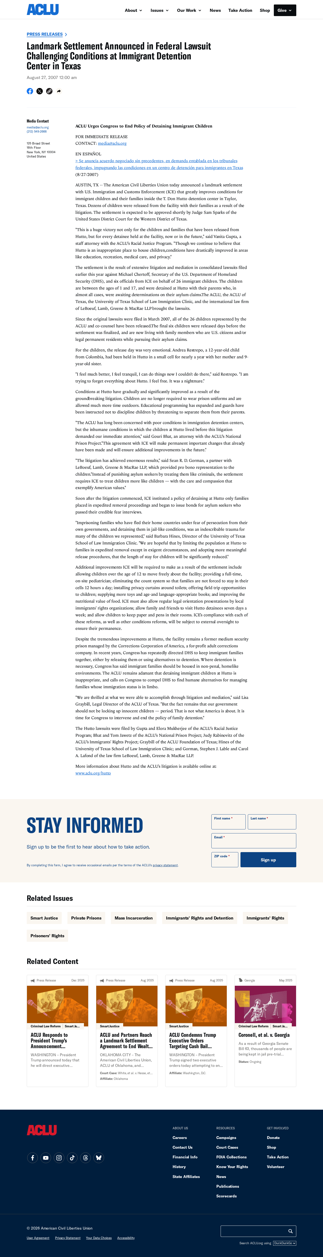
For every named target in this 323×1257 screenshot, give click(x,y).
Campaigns (226, 1137)
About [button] (131, 10)
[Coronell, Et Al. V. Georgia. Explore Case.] (265, 1031)
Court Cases (227, 1147)
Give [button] (283, 10)
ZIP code (220, 856)
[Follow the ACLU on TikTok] (72, 1157)
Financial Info (185, 1157)
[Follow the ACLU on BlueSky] (98, 1157)
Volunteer (275, 1166)
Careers (180, 1137)
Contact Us (182, 1147)
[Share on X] (39, 92)
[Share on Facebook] (30, 92)
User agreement (38, 1238)
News (215, 10)
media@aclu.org (38, 127)
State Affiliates (186, 1176)
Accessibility (126, 1238)
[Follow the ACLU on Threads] (85, 1157)
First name (222, 818)
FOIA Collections (231, 1157)
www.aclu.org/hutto (93, 773)
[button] (49, 92)
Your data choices (99, 1238)
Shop (265, 10)
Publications (227, 1186)
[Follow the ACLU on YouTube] (45, 1157)
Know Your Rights (232, 1166)
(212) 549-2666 (37, 131)
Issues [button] (158, 10)
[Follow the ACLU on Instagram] (59, 1157)
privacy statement (165, 865)
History (179, 1166)
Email (218, 837)
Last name (258, 818)
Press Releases (45, 34)
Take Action (240, 10)
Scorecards (226, 1196)
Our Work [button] (187, 10)
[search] (290, 1231)
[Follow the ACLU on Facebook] (32, 1157)
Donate (273, 1137)
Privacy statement (68, 1238)
